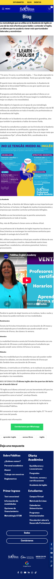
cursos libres (28, 437)
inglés (42, 437)
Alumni (7, 470)
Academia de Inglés (38, 485)
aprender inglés (9, 437)
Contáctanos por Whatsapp (27, 427)
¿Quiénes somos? (12, 461)
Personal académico (13, 466)
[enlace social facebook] (18, 573)
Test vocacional (11, 497)
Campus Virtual (37, 497)
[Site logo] (27, 9)
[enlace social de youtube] (25, 573)
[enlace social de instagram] (21, 573)
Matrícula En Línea (38, 501)
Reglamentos (10, 479)
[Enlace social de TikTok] (35, 573)
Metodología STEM (13, 516)
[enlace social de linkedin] (28, 573)
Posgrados (34, 473)
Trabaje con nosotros (14, 475)
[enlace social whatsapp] (32, 573)
